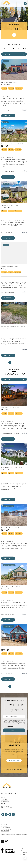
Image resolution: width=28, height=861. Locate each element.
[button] (14, 760)
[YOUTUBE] (9, 814)
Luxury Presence (22, 850)
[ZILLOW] (13, 814)
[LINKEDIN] (6, 814)
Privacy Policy (10, 726)
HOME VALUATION (5, 827)
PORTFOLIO (4, 824)
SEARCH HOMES (5, 826)
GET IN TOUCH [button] (5, 830)
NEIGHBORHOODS (6, 829)
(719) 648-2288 (18, 769)
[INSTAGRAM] (2, 814)
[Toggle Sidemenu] (25, 3)
